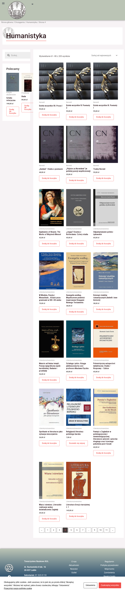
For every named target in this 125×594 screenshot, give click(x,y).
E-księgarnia (20, 22)
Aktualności (74, 565)
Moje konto (109, 569)
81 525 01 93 (41, 575)
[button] (3, 3)
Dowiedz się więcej (77, 443)
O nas (73, 561)
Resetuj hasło (109, 576)
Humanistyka (31, 22)
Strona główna (7, 22)
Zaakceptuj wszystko (110, 585)
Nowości (74, 569)
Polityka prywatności (109, 565)
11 (106, 530)
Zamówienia (109, 572)
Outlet (74, 572)
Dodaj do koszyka (12, 111)
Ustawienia (90, 585)
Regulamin (109, 561)
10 (100, 530)
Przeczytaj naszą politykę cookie (18, 588)
